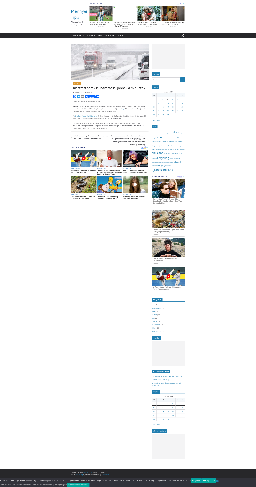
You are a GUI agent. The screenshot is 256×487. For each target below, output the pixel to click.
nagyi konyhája (180, 149)
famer (159, 137)
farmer (165, 138)
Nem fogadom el (208, 480)
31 (168, 115)
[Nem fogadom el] (217, 481)
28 (154, 115)
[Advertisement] (168, 56)
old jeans (157, 153)
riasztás (171, 158)
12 (177, 103)
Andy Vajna (155, 133)
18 (173, 107)
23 (163, 111)
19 (177, 107)
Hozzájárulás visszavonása (78, 485)
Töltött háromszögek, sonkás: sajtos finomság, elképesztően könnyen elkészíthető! (90, 137)
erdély (153, 138)
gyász (167, 141)
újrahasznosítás (162, 170)
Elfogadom (196, 480)
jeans (166, 145)
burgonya (168, 133)
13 (182, 103)
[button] (94, 35)
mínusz (174, 149)
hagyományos (173, 141)
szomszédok (155, 162)
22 (158, 111)
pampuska (173, 153)
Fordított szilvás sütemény (160, 380)
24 (168, 111)
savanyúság (177, 158)
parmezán (154, 158)
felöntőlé (176, 138)
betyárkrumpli (161, 133)
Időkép (122, 109)
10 (168, 103)
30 (163, 115)
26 (177, 111)
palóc (169, 153)
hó (156, 146)
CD (172, 133)
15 (158, 107)
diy (175, 132)
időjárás (159, 146)
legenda (182, 146)
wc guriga (162, 165)
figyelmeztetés (156, 141)
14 (154, 107)
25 (173, 111)
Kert (153, 318)
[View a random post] (182, 35)
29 (158, 115)
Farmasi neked (78, 35)
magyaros (154, 149)
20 (182, 107)
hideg (153, 146)
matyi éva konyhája (162, 149)
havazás (180, 141)
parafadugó (180, 153)
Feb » (158, 120)
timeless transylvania (167, 162)
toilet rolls (178, 162)
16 (163, 107)
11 (173, 103)
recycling (163, 158)
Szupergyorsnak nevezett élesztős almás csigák (167, 376)
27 (182, 111)
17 (168, 107)
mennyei (170, 149)
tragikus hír (155, 165)
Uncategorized (156, 331)
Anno (100, 35)
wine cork (168, 165)
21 (154, 111)
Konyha (154, 321)
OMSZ (166, 153)
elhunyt (179, 133)
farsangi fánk (170, 138)
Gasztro (154, 315)
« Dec (153, 120)
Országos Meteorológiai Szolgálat (86, 116)
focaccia (164, 141)
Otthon (90, 35)
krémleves (172, 146)
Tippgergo (89, 92)
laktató (177, 146)
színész (160, 162)
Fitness (120, 35)
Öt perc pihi (110, 35)
